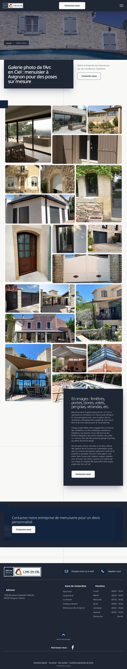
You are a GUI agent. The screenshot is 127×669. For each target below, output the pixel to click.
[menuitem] (77, 591)
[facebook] (73, 647)
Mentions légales (40, 662)
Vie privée (53, 662)
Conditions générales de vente (81, 662)
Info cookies (63, 662)
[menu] (121, 5)
